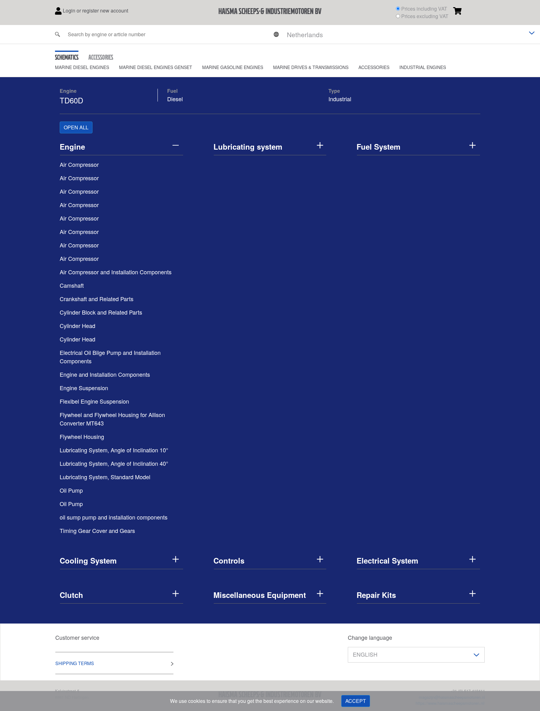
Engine (68, 90)
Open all (76, 127)
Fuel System (378, 146)
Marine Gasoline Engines (232, 67)
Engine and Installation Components (105, 374)
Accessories (373, 67)
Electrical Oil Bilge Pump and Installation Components (110, 356)
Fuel (172, 90)
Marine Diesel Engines (82, 67)
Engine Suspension (84, 388)
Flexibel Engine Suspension (94, 401)
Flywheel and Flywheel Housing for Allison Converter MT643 (112, 418)
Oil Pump (71, 490)
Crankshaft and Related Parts (96, 299)
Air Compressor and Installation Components (116, 272)
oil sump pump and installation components (114, 517)
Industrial (339, 99)
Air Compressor (79, 164)
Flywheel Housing (82, 436)
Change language (370, 637)
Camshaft (72, 285)
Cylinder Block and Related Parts (101, 312)
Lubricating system (247, 146)
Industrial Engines (422, 67)
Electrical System (387, 560)
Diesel (175, 99)
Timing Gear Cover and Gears (97, 530)
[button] (87, 67)
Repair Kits (376, 594)
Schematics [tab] (66, 57)
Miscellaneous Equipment (259, 594)
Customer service (77, 637)
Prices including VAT (424, 8)
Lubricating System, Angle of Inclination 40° (114, 463)
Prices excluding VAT (424, 16)
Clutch (71, 594)
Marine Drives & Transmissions (310, 67)
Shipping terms (74, 663)
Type (334, 90)
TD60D (71, 100)
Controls (228, 560)
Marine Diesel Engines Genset (155, 67)
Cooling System (88, 560)
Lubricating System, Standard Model (105, 477)
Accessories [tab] (100, 57)
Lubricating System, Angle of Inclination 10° (114, 450)
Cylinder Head (77, 325)
